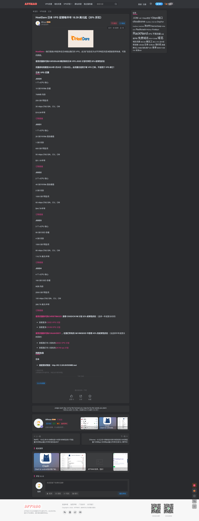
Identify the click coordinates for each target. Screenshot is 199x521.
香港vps (139, 50)
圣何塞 (155, 38)
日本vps (152, 44)
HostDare (135, 26)
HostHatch (141, 26)
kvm (148, 25)
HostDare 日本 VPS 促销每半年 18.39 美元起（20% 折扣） (69, 17)
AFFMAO (77, 507)
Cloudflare (148, 22)
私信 (123, 23)
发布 (160, 4)
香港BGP (159, 48)
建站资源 (78, 4)
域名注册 (143, 42)
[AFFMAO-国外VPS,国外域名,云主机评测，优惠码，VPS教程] (31, 3)
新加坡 (135, 44)
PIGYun (149, 29)
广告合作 (82, 504)
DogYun (160, 21)
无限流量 (141, 45)
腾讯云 (135, 47)
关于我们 (90, 504)
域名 (161, 38)
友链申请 (65, 504)
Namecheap (156, 26)
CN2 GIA (154, 22)
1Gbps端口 (156, 17)
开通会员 (170, 4)
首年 (150, 48)
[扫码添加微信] (194, 501)
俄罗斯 (135, 38)
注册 (144, 4)
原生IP (151, 38)
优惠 (162, 34)
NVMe (163, 26)
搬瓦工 (149, 41)
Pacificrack (141, 29)
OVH (134, 30)
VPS (150, 33)
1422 (49, 423)
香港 (154, 47)
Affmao (43, 22)
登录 (140, 4)
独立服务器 (88, 4)
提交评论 (122, 493)
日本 (146, 44)
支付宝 (161, 41)
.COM (135, 17)
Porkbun (155, 29)
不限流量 (156, 33)
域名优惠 (57, 4)
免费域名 (143, 38)
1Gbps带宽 (146, 18)
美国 (163, 44)
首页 (36, 11)
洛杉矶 (158, 44)
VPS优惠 (48, 4)
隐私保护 (145, 47)
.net (140, 18)
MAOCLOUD (86, 507)
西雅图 (140, 48)
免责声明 (73, 504)
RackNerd (140, 33)
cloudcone (139, 21)
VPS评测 (67, 4)
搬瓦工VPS (156, 42)
